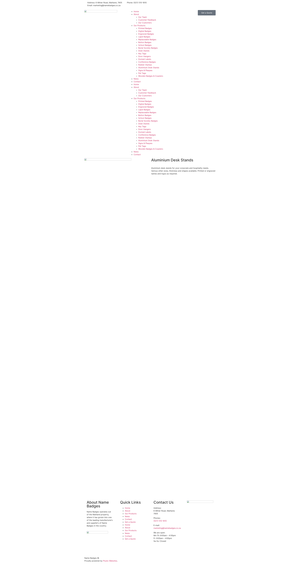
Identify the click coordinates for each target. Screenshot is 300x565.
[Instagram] (160, 4)
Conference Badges (147, 62)
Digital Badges (144, 31)
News (136, 79)
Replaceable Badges (147, 39)
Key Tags (142, 53)
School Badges (145, 45)
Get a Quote (130, 522)
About (136, 14)
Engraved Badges (146, 34)
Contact (137, 81)
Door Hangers (144, 56)
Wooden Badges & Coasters (150, 76)
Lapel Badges (144, 37)
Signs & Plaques (145, 70)
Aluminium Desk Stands (148, 67)
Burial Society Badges (148, 48)
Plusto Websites (110, 561)
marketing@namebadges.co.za (167, 528)
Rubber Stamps (145, 65)
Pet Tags (142, 73)
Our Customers (145, 23)
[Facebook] (154, 4)
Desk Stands (143, 51)
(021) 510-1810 (160, 521)
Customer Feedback (147, 20)
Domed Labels (144, 59)
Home (136, 11)
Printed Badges (145, 28)
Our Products (139, 25)
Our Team (142, 17)
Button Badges (144, 42)
